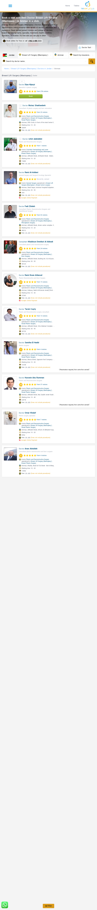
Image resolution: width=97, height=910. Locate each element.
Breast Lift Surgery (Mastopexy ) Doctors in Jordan (31, 68)
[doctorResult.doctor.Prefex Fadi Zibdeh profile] (10, 211)
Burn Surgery (26, 256)
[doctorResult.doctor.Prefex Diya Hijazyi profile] (10, 86)
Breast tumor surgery (43, 185)
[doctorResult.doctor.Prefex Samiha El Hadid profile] (10, 347)
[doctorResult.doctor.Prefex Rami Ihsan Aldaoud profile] (10, 280)
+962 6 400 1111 (35, 41)
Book (31, 96)
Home (67, 5)
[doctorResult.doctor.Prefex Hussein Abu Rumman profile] (10, 383)
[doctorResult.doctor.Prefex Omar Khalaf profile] (10, 418)
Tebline (76, 5)
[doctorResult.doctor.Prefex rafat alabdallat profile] (10, 144)
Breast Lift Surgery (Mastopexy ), (41, 118)
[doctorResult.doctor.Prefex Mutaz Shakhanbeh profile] (10, 110)
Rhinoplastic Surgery (28, 222)
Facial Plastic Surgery (28, 120)
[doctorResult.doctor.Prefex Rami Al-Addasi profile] (10, 177)
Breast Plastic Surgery (29, 153)
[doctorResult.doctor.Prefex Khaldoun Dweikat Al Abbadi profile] (10, 247)
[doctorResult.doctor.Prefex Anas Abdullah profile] (10, 454)
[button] (10, 6)
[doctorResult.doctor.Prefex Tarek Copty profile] (10, 314)
